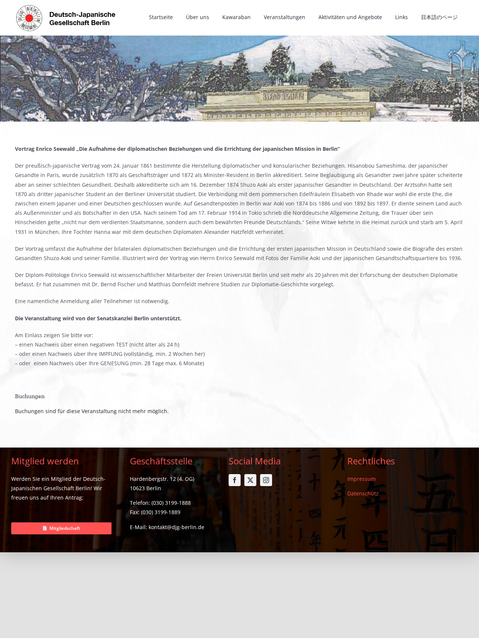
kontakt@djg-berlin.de (176, 527)
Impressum (361, 478)
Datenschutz (363, 493)
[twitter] (250, 480)
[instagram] (266, 480)
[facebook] (235, 480)
